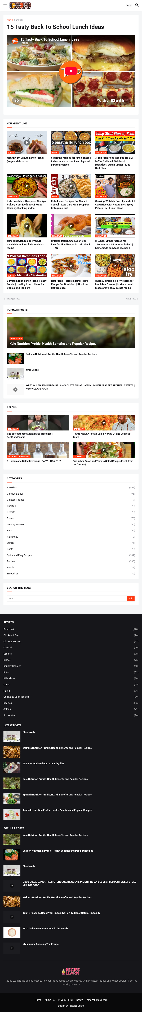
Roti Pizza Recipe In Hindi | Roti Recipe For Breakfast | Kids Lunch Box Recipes (70, 284)
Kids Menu (71, 536)
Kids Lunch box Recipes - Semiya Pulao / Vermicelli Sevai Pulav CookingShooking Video (26, 205)
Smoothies (71, 573)
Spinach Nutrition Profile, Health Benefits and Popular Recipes (57, 794)
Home (10, 19)
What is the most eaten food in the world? (45, 928)
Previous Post (13, 299)
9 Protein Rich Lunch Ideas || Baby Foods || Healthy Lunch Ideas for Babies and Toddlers (27, 284)
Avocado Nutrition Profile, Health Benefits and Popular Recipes (57, 810)
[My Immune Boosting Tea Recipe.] (11, 948)
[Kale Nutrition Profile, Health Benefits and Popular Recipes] (11, 783)
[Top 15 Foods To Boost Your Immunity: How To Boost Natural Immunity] (11, 917)
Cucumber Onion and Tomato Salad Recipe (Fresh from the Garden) (103, 463)
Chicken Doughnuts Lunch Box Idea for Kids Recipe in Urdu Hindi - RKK (70, 244)
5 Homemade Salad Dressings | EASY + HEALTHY (34, 461)
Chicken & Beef (71, 493)
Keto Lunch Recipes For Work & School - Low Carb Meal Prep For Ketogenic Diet (70, 205)
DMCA (79, 1000)
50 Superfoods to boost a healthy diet (43, 763)
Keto (71, 530)
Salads (71, 567)
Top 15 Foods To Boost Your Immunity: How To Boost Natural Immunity (61, 913)
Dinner (71, 518)
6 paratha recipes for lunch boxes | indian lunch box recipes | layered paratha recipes (71, 161)
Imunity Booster (71, 524)
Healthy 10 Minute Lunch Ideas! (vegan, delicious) (25, 159)
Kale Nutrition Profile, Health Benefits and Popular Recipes (55, 779)
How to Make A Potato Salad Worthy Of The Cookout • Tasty (102, 435)
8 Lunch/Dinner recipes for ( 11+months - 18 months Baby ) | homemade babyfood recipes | (114, 244)
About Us (50, 1000)
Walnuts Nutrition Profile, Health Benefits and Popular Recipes (57, 748)
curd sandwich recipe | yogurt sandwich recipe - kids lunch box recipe (26, 244)
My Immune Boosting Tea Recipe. (41, 944)
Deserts (71, 512)
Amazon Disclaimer (97, 1000)
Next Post (131, 299)
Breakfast (71, 487)
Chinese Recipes (71, 499)
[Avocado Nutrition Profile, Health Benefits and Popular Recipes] (11, 814)
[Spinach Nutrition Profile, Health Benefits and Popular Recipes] (11, 798)
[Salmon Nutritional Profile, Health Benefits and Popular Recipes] (15, 358)
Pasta (71, 549)
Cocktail (71, 506)
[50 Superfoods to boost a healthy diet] (11, 767)
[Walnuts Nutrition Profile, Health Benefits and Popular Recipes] (11, 752)
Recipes (71, 561)
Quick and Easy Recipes (71, 555)
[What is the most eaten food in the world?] (11, 932)
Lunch (19, 19)
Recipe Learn (77, 1005)
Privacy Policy (65, 1000)
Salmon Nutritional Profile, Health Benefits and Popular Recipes (61, 354)
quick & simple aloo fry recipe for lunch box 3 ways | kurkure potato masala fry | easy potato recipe (114, 284)
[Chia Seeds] (15, 374)
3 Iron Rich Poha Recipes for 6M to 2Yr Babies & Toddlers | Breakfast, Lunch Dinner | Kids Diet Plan (114, 163)
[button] (5, 5)
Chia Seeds (32, 369)
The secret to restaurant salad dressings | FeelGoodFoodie (30, 435)
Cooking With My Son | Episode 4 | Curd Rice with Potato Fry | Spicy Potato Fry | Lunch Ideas (115, 205)
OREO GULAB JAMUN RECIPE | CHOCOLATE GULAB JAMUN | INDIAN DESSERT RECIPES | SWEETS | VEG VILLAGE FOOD (80, 387)
